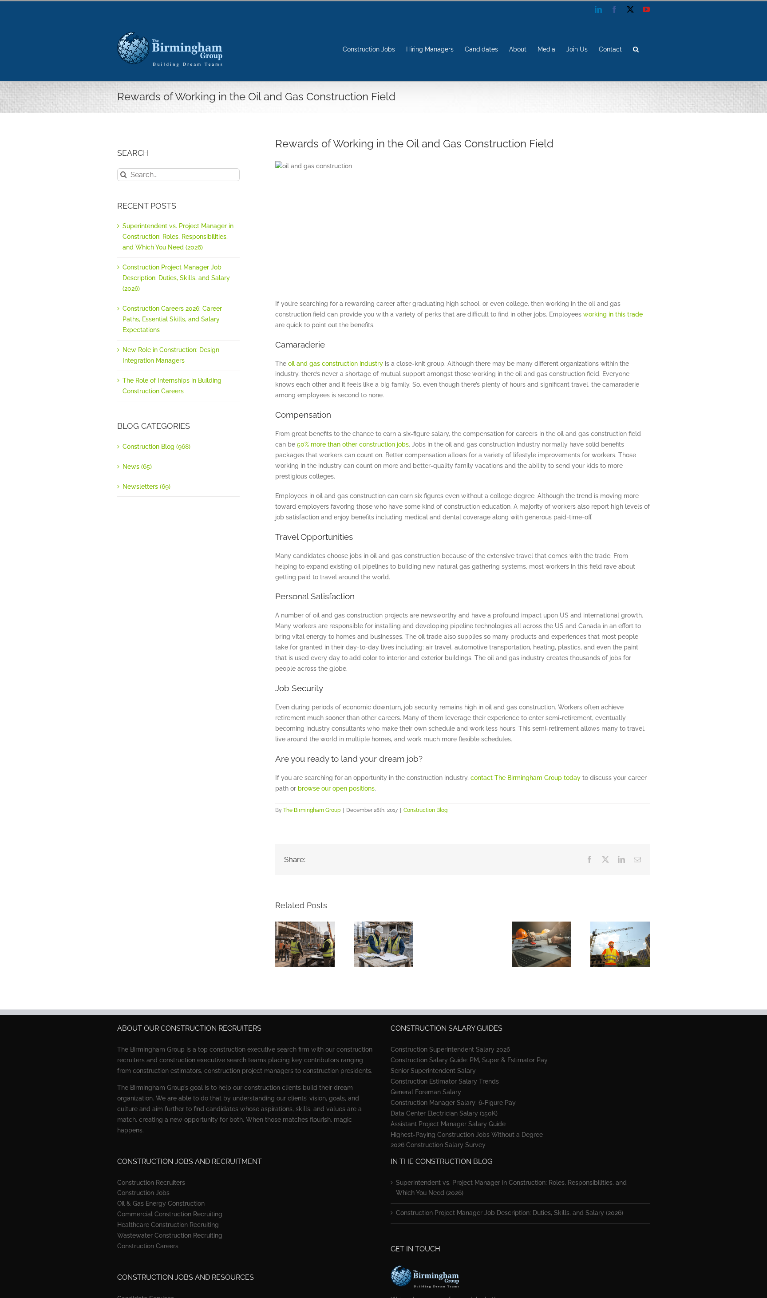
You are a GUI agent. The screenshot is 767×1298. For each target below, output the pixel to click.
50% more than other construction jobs (353, 444)
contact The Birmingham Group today (525, 777)
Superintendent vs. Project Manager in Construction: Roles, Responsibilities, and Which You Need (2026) (178, 236)
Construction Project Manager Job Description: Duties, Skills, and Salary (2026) (176, 278)
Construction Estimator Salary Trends (445, 1081)
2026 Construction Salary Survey (438, 1144)
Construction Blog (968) (156, 446)
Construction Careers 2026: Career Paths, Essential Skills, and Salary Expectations (172, 319)
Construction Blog (425, 810)
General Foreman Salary (426, 1092)
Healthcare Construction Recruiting (168, 1224)
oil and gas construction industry (335, 363)
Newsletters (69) (146, 486)
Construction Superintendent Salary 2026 (450, 1049)
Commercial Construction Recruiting (169, 1214)
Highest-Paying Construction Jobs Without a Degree (467, 1134)
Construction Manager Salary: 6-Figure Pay (453, 1102)
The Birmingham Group (311, 810)
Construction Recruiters (151, 1182)
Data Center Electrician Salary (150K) (444, 1113)
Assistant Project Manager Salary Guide (448, 1124)
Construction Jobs (143, 1192)
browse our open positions (336, 788)
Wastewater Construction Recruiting (169, 1235)
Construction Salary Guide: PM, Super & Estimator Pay (469, 1060)
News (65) (137, 466)
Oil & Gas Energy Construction (161, 1203)
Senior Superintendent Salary (433, 1070)
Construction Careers (147, 1246)
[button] (636, 49)
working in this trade (613, 314)
